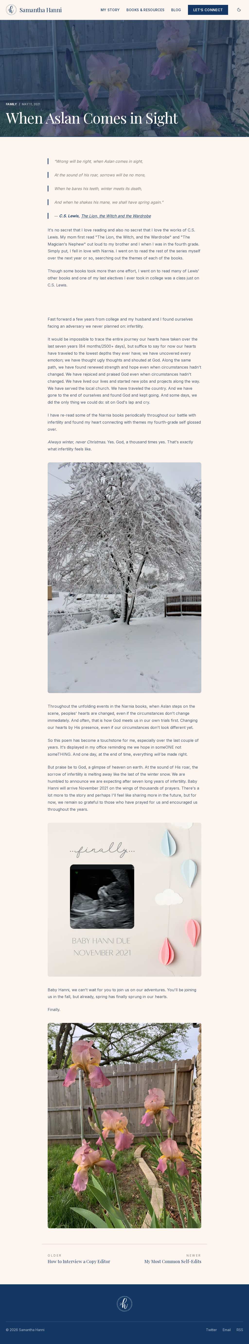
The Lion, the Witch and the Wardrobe (116, 215)
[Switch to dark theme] (239, 10)
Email (227, 1330)
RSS (240, 1330)
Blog (176, 10)
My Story (110, 10)
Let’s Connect (208, 10)
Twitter (211, 1330)
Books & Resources (145, 10)
